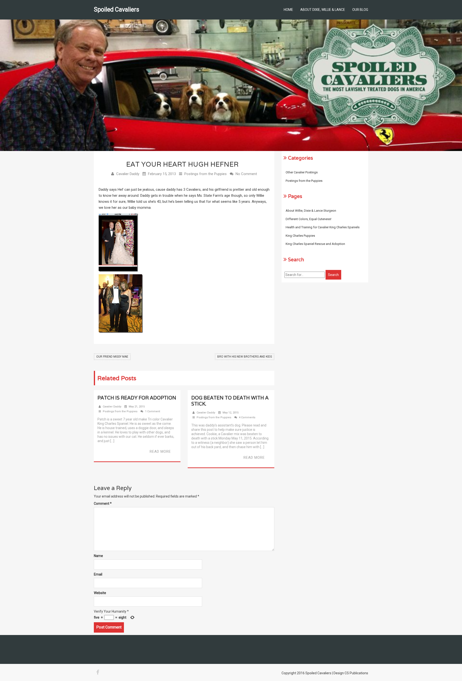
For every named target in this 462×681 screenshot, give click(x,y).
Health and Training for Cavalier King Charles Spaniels (322, 227)
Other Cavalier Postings (302, 172)
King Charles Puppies (300, 235)
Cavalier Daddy (127, 174)
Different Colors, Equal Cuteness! (308, 219)
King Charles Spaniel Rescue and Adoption (315, 244)
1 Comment (152, 411)
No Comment (246, 174)
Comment (103, 503)
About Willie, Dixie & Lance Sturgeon (311, 210)
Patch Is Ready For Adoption (136, 398)
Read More (160, 451)
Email (98, 574)
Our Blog (360, 10)
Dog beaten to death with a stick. (230, 401)
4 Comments (247, 417)
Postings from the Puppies (205, 174)
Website (100, 593)
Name (98, 556)
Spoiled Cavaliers (116, 9)
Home (288, 10)
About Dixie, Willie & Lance (322, 10)
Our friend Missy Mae (112, 356)
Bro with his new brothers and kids (244, 356)
